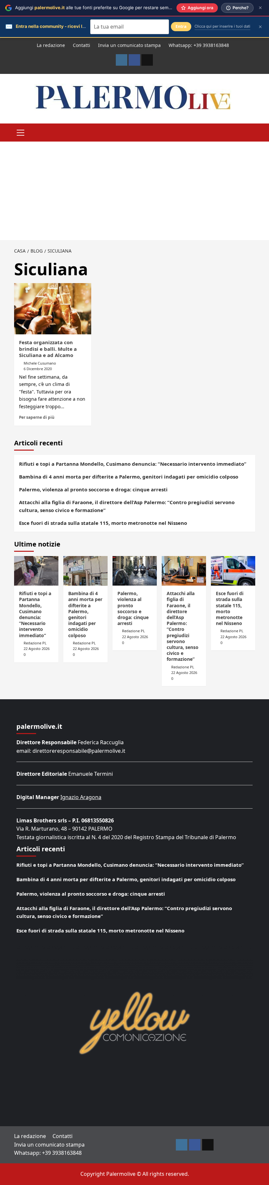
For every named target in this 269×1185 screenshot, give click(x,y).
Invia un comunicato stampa (129, 45)
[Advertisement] (134, 191)
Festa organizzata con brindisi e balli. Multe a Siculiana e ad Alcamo (48, 348)
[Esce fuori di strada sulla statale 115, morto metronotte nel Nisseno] (233, 571)
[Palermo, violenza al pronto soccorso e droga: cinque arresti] (135, 571)
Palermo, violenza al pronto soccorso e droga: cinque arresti (93, 489)
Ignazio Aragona (80, 797)
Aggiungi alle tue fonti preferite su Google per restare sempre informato (106, 7)
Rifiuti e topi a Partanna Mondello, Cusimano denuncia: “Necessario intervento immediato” (132, 463)
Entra (181, 26)
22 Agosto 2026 (37, 648)
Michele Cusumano (40, 363)
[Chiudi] (260, 7)
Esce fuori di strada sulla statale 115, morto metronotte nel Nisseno (103, 523)
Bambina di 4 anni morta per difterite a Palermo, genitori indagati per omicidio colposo (128, 476)
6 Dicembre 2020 (38, 368)
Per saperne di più (36, 417)
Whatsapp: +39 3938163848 (199, 45)
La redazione (51, 45)
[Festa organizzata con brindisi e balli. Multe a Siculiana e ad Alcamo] (52, 309)
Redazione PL (35, 642)
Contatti (81, 45)
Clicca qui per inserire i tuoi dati (222, 26)
